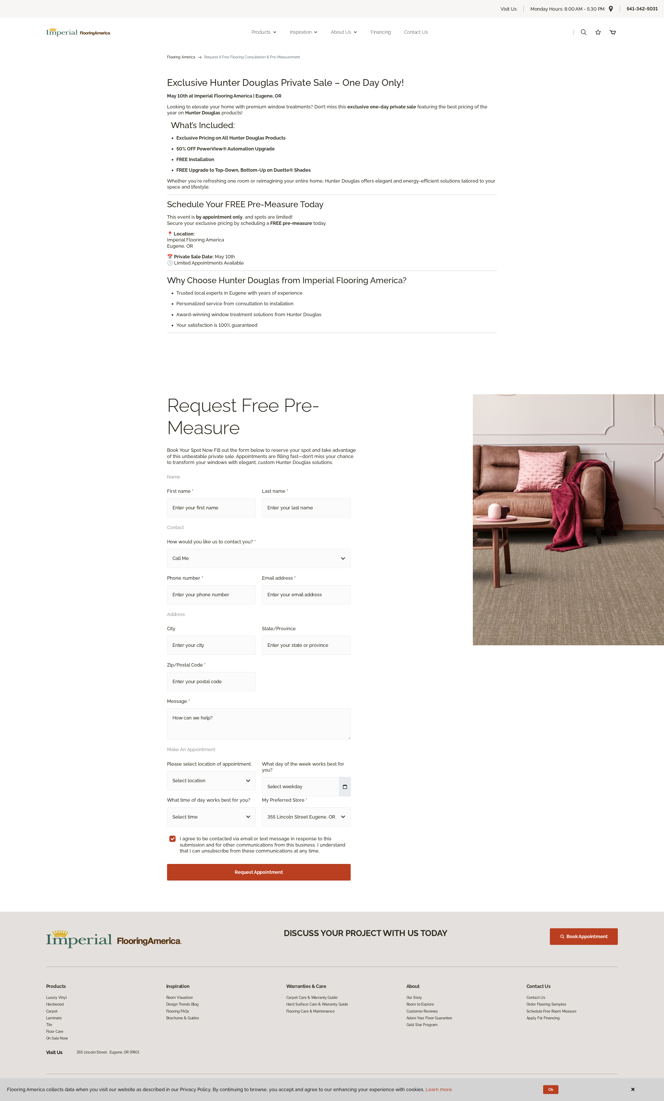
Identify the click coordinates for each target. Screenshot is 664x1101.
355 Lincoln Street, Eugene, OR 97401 (108, 1052)
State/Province (279, 628)
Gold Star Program (422, 1025)
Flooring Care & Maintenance (310, 1011)
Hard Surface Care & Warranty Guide (317, 1004)
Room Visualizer (179, 997)
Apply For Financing (543, 1018)
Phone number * (185, 578)
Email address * (279, 578)
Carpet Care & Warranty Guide (311, 997)
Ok (550, 1090)
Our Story (414, 997)
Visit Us (509, 9)
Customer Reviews (422, 1011)
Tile (49, 1025)
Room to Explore (420, 1004)
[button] (583, 32)
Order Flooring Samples (546, 1004)
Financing (381, 32)
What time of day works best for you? (208, 800)
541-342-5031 (642, 8)
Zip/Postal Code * (186, 665)
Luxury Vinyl (56, 997)
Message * (178, 701)
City (171, 628)
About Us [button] (341, 32)
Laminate (54, 1018)
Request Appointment (259, 872)
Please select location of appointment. (209, 764)
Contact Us (416, 32)
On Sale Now (57, 1038)
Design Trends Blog (182, 1004)
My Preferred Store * (284, 800)
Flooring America (181, 57)
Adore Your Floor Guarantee (429, 1018)
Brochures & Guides (182, 1018)
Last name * (275, 491)
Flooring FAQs (177, 1011)
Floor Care (55, 1031)
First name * (180, 491)
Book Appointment (586, 936)
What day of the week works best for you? (303, 767)
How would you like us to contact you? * (211, 541)
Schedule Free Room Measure (551, 1011)
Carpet (52, 1011)
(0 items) (613, 32)
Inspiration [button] (301, 32)
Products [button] (261, 32)
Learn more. (439, 1089)
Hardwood (55, 1004)
